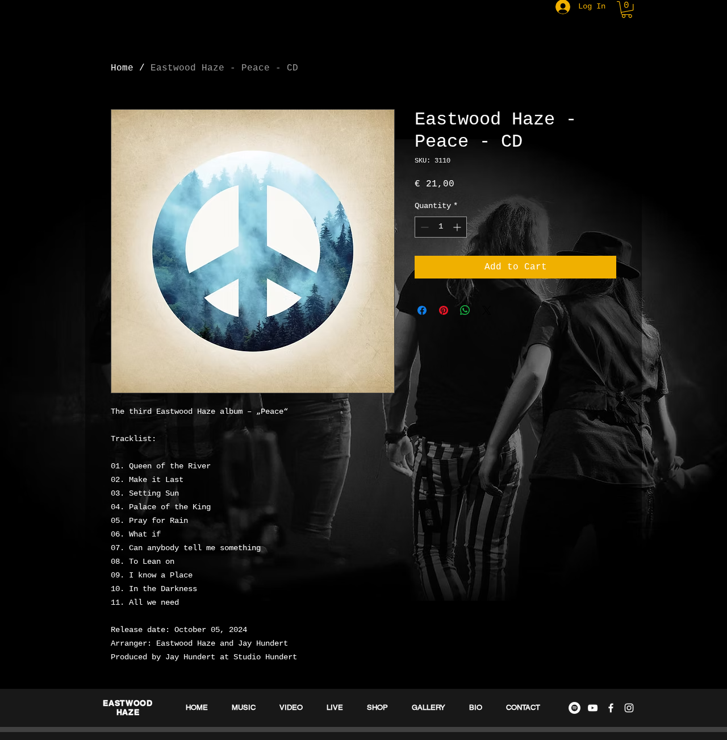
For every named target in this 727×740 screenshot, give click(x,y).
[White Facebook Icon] (611, 708)
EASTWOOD (128, 703)
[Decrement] (423, 227)
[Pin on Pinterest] (443, 310)
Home (122, 68)
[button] (627, 9)
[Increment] (458, 227)
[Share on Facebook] (422, 310)
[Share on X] (487, 310)
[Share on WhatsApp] (465, 310)
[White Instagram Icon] (629, 708)
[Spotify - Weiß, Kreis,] (574, 708)
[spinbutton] (441, 227)
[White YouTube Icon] (593, 708)
